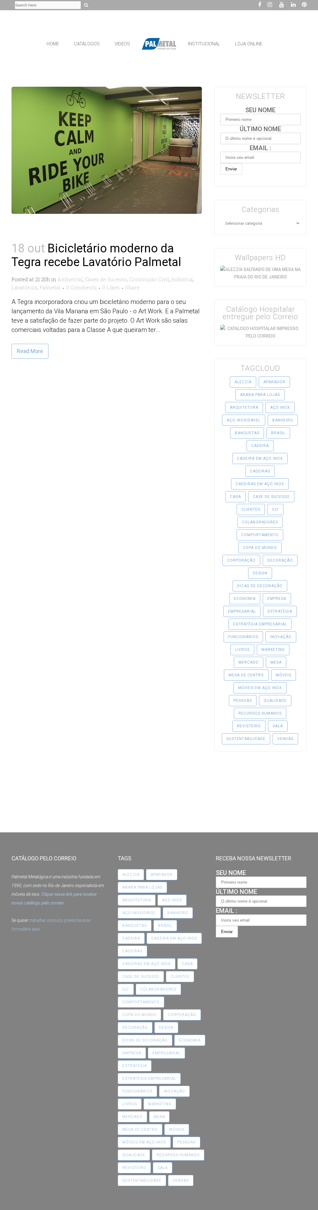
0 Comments (81, 287)
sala (278, 726)
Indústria (182, 279)
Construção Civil (149, 279)
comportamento (260, 535)
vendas (285, 739)
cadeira (260, 446)
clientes (250, 509)
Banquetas (247, 433)
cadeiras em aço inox (260, 484)
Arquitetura (244, 407)
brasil (278, 433)
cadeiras (260, 471)
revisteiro (249, 726)
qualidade (275, 700)
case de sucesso (271, 497)
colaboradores (260, 522)
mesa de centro (246, 675)
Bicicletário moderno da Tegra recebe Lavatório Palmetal (96, 255)
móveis (283, 675)
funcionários (243, 637)
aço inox (280, 407)
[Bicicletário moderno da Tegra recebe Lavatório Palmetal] (106, 150)
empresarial (242, 611)
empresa (276, 598)
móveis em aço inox (260, 688)
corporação (241, 560)
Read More (30, 351)
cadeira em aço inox (260, 458)
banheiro (282, 420)
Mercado (248, 662)
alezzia (243, 382)
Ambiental (70, 279)
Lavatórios (24, 287)
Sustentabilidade (246, 739)
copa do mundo (260, 547)
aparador (274, 382)
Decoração (280, 560)
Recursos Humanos (260, 713)
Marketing (273, 649)
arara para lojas (260, 395)
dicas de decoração (260, 586)
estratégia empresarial (260, 624)
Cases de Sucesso (106, 279)
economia (245, 598)
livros (242, 649)
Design (260, 573)
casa (235, 497)
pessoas (243, 700)
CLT (275, 509)
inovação (281, 637)
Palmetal (50, 287)
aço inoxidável (244, 420)
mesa (276, 662)
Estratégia (280, 611)
